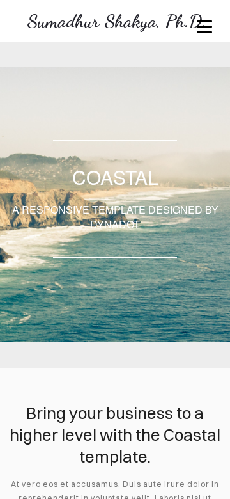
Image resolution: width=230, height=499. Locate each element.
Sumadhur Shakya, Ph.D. (116, 21)
